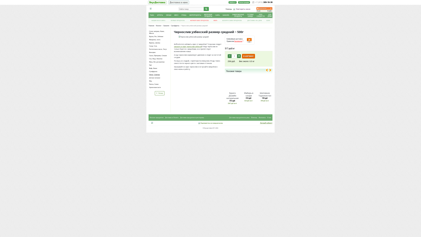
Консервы (152, 52)
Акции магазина (158, 20)
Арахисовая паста (155, 87)
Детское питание (154, 78)
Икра (215, 20)
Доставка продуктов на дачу (239, 117)
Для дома (270, 15)
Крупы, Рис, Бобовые (156, 36)
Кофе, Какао (153, 68)
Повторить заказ (243, 9)
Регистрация (244, 2)
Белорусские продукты (232, 20)
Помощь (229, 9)
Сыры (217, 15)
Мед (150, 81)
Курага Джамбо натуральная (232, 96)
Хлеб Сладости (261, 15)
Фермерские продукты (199, 20)
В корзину (248, 56)
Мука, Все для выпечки (157, 62)
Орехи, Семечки (154, 74)
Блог (268, 20)
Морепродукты (195, 15)
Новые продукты (178, 20)
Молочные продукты (208, 15)
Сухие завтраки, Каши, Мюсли (156, 32)
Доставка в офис (179, 2)
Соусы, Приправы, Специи (158, 55)
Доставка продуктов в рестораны (192, 117)
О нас (269, 117)
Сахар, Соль (153, 46)
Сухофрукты (153, 71)
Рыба (152, 15)
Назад (160, 93)
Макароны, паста (154, 39)
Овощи (168, 15)
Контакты (262, 117)
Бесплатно (238, 41)
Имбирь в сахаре (248, 94)
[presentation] (268, 71)
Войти (232, 2)
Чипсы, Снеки (154, 84)
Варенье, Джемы (154, 43)
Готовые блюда (250, 15)
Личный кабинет (266, 123)
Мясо (176, 15)
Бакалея (226, 15)
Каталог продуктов (156, 117)
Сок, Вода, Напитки (155, 59)
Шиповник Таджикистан (265, 94)
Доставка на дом (254, 20)
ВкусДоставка (157, 2)
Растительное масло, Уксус (158, 49)
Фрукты (160, 15)
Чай (150, 65)
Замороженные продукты (238, 15)
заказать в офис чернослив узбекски (188, 47)
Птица (183, 15)
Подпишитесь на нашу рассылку (212, 123)
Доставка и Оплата (171, 117)
